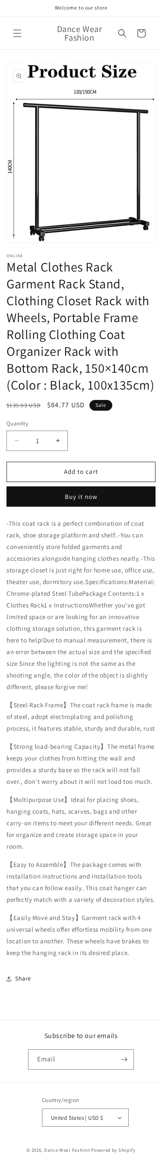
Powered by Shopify (113, 1150)
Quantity (17, 423)
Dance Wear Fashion (67, 1150)
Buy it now (81, 496)
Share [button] (23, 978)
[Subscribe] (123, 1059)
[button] (17, 33)
